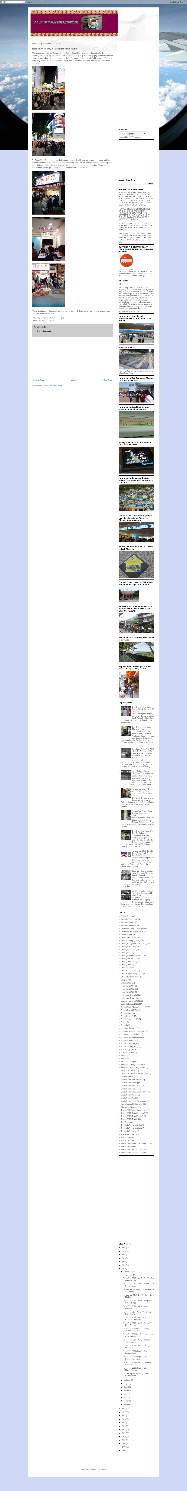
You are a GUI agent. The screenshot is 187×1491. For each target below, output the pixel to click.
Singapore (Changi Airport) (131, 1065)
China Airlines (126, 968)
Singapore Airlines (128, 1071)
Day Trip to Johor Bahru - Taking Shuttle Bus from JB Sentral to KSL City (143, 709)
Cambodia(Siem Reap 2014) (132, 931)
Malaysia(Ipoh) (127, 1049)
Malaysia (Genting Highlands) (132, 1031)
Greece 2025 (126, 983)
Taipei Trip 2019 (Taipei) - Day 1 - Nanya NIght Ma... (136, 1358)
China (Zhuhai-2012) (129, 962)
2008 (124, 1443)
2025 (124, 1251)
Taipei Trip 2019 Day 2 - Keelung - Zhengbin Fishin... (136, 1330)
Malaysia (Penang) (128, 1043)
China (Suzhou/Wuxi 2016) (131, 956)
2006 (124, 1450)
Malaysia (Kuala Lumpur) (131, 1037)
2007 (124, 1447)
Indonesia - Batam (128, 998)
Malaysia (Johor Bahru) (130, 1034)
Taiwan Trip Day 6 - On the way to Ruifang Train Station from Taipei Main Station (142, 792)
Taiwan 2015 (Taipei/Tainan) (132, 1116)
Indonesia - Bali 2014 (129, 995)
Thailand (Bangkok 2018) (131, 1125)
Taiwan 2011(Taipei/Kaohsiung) (133, 1110)
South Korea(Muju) (128, 1098)
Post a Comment (44, 331)
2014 (124, 1423)
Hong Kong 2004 (127, 986)
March (126, 1401)
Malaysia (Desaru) (128, 1028)
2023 (124, 1258)
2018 (124, 1409)
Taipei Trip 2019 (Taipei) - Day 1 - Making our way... (136, 1369)
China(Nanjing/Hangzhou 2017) (133, 974)
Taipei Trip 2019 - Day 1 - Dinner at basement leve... (137, 1363)
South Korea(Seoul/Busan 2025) (133, 1101)
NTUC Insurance (127, 1052)
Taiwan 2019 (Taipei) (46, 321)
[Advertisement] (72, 358)
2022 (124, 1262)
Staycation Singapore (129, 1107)
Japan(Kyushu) (127, 1016)
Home (73, 380)
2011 (124, 1433)
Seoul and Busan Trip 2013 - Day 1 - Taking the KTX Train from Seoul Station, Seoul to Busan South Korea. (143, 753)
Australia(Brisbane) (128, 925)
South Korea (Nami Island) (131, 1086)
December (128, 1272)
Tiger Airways (126, 1137)
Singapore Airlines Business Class (134, 1074)
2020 (124, 1265)
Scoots (124, 1056)
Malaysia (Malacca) (128, 1040)
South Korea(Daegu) (129, 1095)
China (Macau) (127, 953)
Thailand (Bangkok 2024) (131, 1128)
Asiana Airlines (127, 916)
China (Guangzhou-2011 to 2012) (134, 943)
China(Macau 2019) (128, 971)
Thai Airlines (126, 1122)
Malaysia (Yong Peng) (129, 1046)
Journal (124, 1025)
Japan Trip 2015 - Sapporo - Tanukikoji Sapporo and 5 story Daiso (143, 893)
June (126, 1390)
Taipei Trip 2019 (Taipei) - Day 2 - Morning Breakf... (136, 1352)
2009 (124, 1440)
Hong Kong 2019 (127, 992)
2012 (124, 1430)
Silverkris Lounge (128, 1062)
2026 (124, 1248)
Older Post (107, 380)
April (126, 1397)
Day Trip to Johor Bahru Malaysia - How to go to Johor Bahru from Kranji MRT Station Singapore (141, 730)
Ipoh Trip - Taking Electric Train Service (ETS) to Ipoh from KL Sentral (143, 873)
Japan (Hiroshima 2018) (130, 1001)
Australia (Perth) (127, 922)
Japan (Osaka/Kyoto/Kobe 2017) (134, 1007)
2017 (124, 1412)
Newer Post (38, 380)
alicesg (125, 284)
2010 (124, 1436)
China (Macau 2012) (129, 950)
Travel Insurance (127, 1140)
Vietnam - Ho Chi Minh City (132, 1152)
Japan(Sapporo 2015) (129, 1019)
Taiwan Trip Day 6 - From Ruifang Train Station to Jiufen (142, 813)
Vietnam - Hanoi (127, 1146)
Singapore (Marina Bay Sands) (133, 1068)
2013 (124, 1426)
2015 (124, 1419)
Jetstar (123, 1022)
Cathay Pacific (127, 934)
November (128, 1275)
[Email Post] (62, 318)
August (127, 1384)
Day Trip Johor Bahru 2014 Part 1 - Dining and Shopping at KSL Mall (142, 833)
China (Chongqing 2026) (130, 940)
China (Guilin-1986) (128, 947)
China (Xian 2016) (128, 959)
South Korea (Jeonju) (129, 1083)
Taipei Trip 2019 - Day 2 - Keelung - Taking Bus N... (137, 1341)
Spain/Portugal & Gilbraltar (131, 1104)
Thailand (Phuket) (128, 1134)
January (127, 1404)
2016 (124, 1416)
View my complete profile (129, 311)
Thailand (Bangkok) (128, 1131)
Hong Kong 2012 (127, 989)
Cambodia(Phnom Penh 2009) (133, 928)
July (126, 1387)
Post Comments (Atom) (52, 386)
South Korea (126, 1077)
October (127, 1380)
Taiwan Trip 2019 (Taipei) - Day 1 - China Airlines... (136, 1375)
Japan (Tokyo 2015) (129, 1010)
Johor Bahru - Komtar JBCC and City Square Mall (143, 772)
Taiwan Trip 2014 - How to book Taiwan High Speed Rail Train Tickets (142, 853)
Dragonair (125, 980)
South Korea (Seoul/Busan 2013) (134, 1092)
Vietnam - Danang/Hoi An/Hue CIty (135, 1143)
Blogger (104, 1470)
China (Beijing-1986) (129, 937)
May (126, 1394)
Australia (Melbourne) (129, 919)
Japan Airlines (126, 1013)
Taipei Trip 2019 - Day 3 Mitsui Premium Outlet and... (135, 1318)
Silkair (123, 1059)
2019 (124, 1269)
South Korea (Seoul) (129, 1089)
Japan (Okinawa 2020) (130, 1004)
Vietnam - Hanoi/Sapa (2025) (132, 1149)
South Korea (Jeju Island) (131, 1080)
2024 (124, 1255)
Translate (138, 137)
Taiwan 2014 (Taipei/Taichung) (133, 1113)
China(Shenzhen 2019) (130, 977)
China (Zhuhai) (127, 965)
